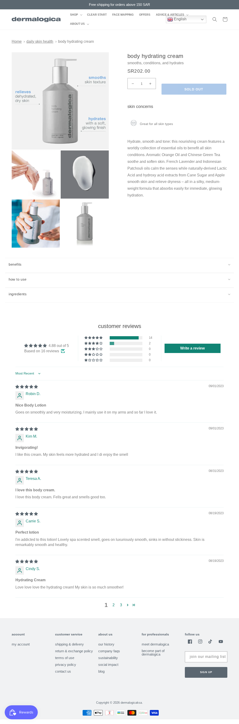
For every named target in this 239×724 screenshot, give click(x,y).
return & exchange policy (74, 651)
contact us (63, 671)
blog (101, 671)
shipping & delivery (69, 644)
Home (17, 41)
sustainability (108, 658)
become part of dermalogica (153, 652)
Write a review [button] (192, 348)
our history (106, 644)
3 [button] (121, 605)
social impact (108, 665)
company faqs (109, 651)
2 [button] (113, 605)
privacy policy (65, 665)
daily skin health (39, 41)
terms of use (64, 658)
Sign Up (206, 672)
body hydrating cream (76, 41)
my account (21, 644)
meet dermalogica (155, 644)
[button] (75, 15)
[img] (26, 387)
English (179, 19)
